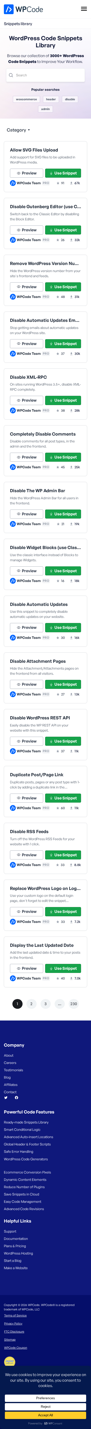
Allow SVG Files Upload (34, 150)
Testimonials (13, 1070)
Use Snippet (65, 173)
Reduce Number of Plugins (24, 1187)
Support (10, 1231)
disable (70, 99)
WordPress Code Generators (26, 1159)
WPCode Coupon (15, 1347)
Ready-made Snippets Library (26, 1122)
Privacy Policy (13, 1323)
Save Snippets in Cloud (21, 1194)
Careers (10, 1063)
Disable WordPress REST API (40, 717)
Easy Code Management (22, 1201)
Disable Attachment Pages (38, 661)
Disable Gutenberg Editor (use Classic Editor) (45, 206)
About (8, 1055)
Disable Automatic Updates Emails (45, 320)
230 (73, 1003)
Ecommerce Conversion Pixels (27, 1172)
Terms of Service (15, 1315)
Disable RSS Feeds (29, 831)
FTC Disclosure (14, 1331)
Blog (7, 1077)
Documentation (16, 1238)
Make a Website (16, 1268)
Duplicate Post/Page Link (37, 774)
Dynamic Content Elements (25, 1179)
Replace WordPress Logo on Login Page (45, 888)
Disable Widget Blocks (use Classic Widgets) (45, 547)
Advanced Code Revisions (24, 1209)
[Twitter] (8, 1098)
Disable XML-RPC (28, 377)
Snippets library (18, 23)
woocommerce (26, 99)
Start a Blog (12, 1260)
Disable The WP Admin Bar (37, 490)
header (51, 99)
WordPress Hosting (18, 1253)
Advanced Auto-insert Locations (28, 1137)
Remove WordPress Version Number (45, 263)
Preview (29, 173)
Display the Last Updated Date (42, 945)
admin (45, 109)
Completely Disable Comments (43, 434)
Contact (10, 1092)
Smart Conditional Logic (22, 1129)
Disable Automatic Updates (39, 604)
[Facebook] (18, 1098)
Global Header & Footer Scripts (27, 1144)
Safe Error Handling (18, 1151)
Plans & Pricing (15, 1246)
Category (16, 130)
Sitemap (10, 1339)
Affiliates (10, 1084)
